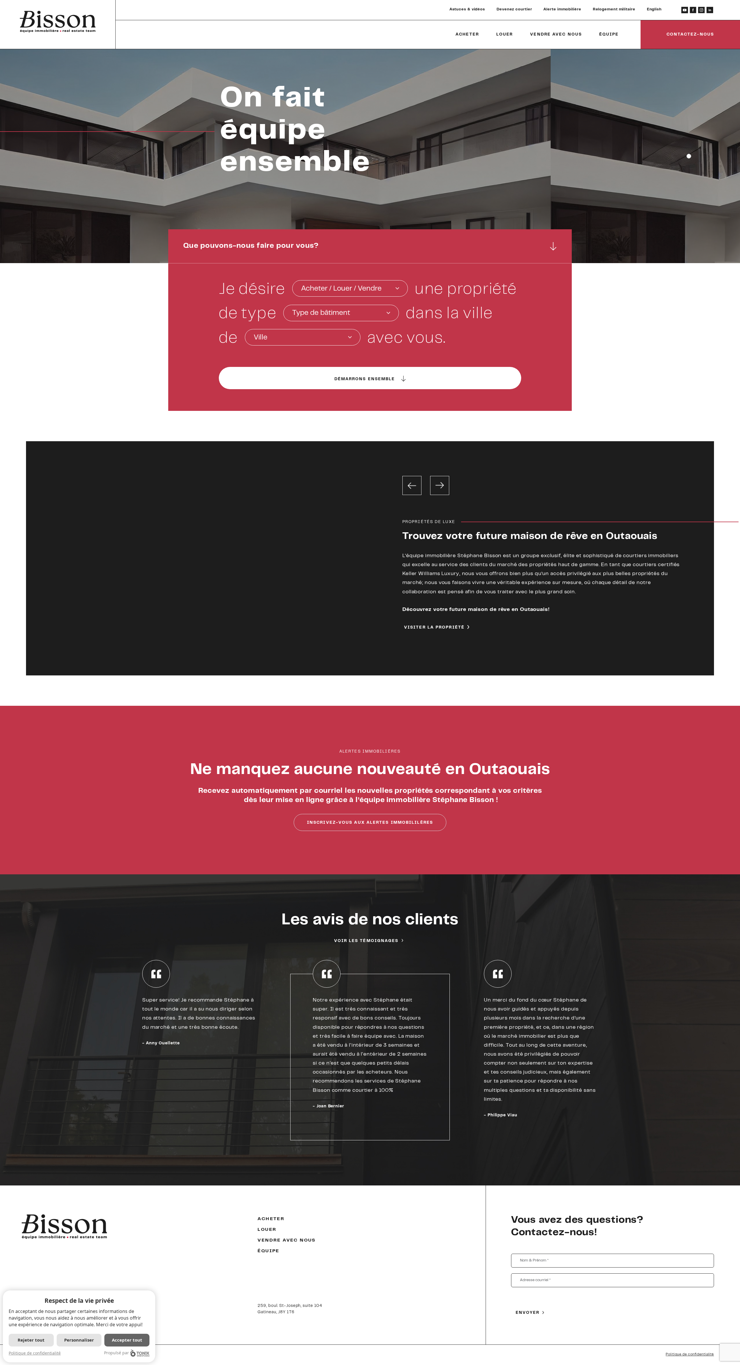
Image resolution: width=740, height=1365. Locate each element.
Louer (504, 34)
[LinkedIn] (709, 10)
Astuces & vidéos (467, 9)
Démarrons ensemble (364, 379)
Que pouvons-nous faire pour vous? (251, 246)
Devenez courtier (514, 9)
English (654, 9)
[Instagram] (701, 10)
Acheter (467, 34)
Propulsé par (116, 1352)
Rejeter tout (31, 1340)
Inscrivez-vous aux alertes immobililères (370, 823)
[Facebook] (693, 10)
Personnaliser (79, 1340)
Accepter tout (127, 1340)
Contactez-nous (690, 34)
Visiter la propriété (434, 627)
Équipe (609, 34)
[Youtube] (684, 10)
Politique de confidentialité (690, 1354)
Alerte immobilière (562, 9)
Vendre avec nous (556, 34)
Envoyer (528, 1313)
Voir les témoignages (366, 941)
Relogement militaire (614, 9)
